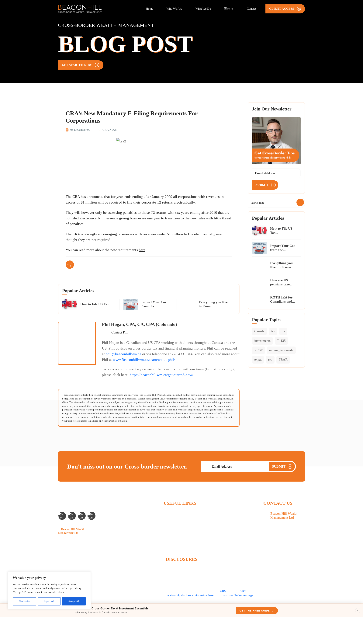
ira (283, 331)
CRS (223, 590)
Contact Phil (119, 332)
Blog (227, 8)
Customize (24, 601)
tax (273, 331)
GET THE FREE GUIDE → (256, 610)
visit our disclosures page (238, 595)
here (142, 250)
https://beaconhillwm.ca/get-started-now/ (161, 375)
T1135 (281, 341)
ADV (243, 590)
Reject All (49, 601)
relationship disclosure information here (190, 595)
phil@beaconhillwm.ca (123, 354)
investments (262, 341)
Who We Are (174, 8)
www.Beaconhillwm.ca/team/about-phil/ (144, 359)
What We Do (203, 8)
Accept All (74, 601)
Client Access (172, 545)
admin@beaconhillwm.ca (285, 544)
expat (258, 359)
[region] (49, 590)
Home (149, 8)
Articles (168, 532)
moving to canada (281, 350)
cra (270, 359)
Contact (251, 8)
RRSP (258, 350)
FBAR (283, 359)
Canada (259, 331)
